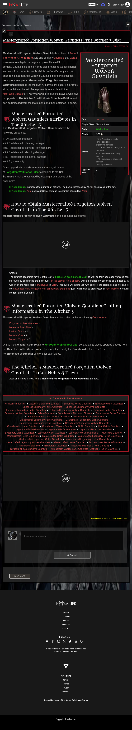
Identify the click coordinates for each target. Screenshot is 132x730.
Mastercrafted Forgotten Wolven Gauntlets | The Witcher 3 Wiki (62, 40)
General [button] (37, 12)
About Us (66, 624)
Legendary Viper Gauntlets (51, 432)
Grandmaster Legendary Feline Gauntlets (41, 419)
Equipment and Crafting (10, 25)
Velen (54, 284)
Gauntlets (27, 25)
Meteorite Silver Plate (20, 327)
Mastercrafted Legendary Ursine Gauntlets (87, 439)
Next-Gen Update (13, 94)
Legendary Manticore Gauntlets (96, 429)
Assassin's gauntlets (15, 403)
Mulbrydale (42, 284)
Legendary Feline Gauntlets (30, 429)
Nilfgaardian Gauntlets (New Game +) (90, 445)
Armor (73, 53)
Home (66, 612)
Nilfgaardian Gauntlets (55, 445)
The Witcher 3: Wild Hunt (18, 57)
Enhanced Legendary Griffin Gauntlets (85, 406)
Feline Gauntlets (46, 413)
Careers (66, 680)
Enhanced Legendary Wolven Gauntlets (69, 410)
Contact (66, 628)
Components (99, 317)
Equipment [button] (95, 12)
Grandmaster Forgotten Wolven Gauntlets (48, 416)
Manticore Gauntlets (112, 432)
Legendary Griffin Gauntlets (62, 429)
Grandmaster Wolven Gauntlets (58, 426)
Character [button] (57, 12)
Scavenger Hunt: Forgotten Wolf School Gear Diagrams (41, 288)
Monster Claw (16, 335)
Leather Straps (16, 331)
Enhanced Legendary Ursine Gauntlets (26, 410)
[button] (93, 4)
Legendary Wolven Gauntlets (83, 432)
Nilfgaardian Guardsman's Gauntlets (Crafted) (74, 448)
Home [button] (20, 12)
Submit (73, 555)
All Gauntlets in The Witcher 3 (65, 398)
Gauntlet (100, 119)
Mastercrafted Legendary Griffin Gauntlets (40, 439)
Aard (29, 190)
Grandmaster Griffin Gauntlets (89, 416)
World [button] (113, 12)
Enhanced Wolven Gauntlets (19, 413)
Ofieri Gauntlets (110, 448)
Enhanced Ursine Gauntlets (108, 410)
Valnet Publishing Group (77, 700)
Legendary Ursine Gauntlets (19, 432)
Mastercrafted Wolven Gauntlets (105, 442)
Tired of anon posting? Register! (109, 518)
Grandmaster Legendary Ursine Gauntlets (40, 423)
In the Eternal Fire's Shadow (65, 280)
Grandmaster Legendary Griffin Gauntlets (87, 419)
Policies (66, 692)
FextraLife (49, 700)
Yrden (84, 190)
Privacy (66, 688)
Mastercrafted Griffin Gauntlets (58, 435)
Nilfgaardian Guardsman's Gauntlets (28, 448)
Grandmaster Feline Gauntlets (111, 413)
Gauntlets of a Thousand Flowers (75, 413)
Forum (66, 620)
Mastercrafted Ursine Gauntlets (70, 442)
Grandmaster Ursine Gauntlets (22, 426)
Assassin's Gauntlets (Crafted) (44, 403)
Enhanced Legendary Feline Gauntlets (42, 406)
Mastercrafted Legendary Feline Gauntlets (99, 435)
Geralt (73, 57)
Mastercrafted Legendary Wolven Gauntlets (28, 442)
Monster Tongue (17, 339)
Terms (66, 684)
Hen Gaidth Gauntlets (109, 426)
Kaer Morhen (112, 288)
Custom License (69, 652)
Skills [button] (76, 12)
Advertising (66, 676)
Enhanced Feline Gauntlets (78, 403)
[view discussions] (128, 24)
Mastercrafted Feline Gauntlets (23, 435)
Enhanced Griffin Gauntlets (109, 403)
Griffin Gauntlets (86, 426)
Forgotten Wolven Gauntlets (23, 323)
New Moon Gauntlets (29, 445)
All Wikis (66, 617)
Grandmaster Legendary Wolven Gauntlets (87, 423)
